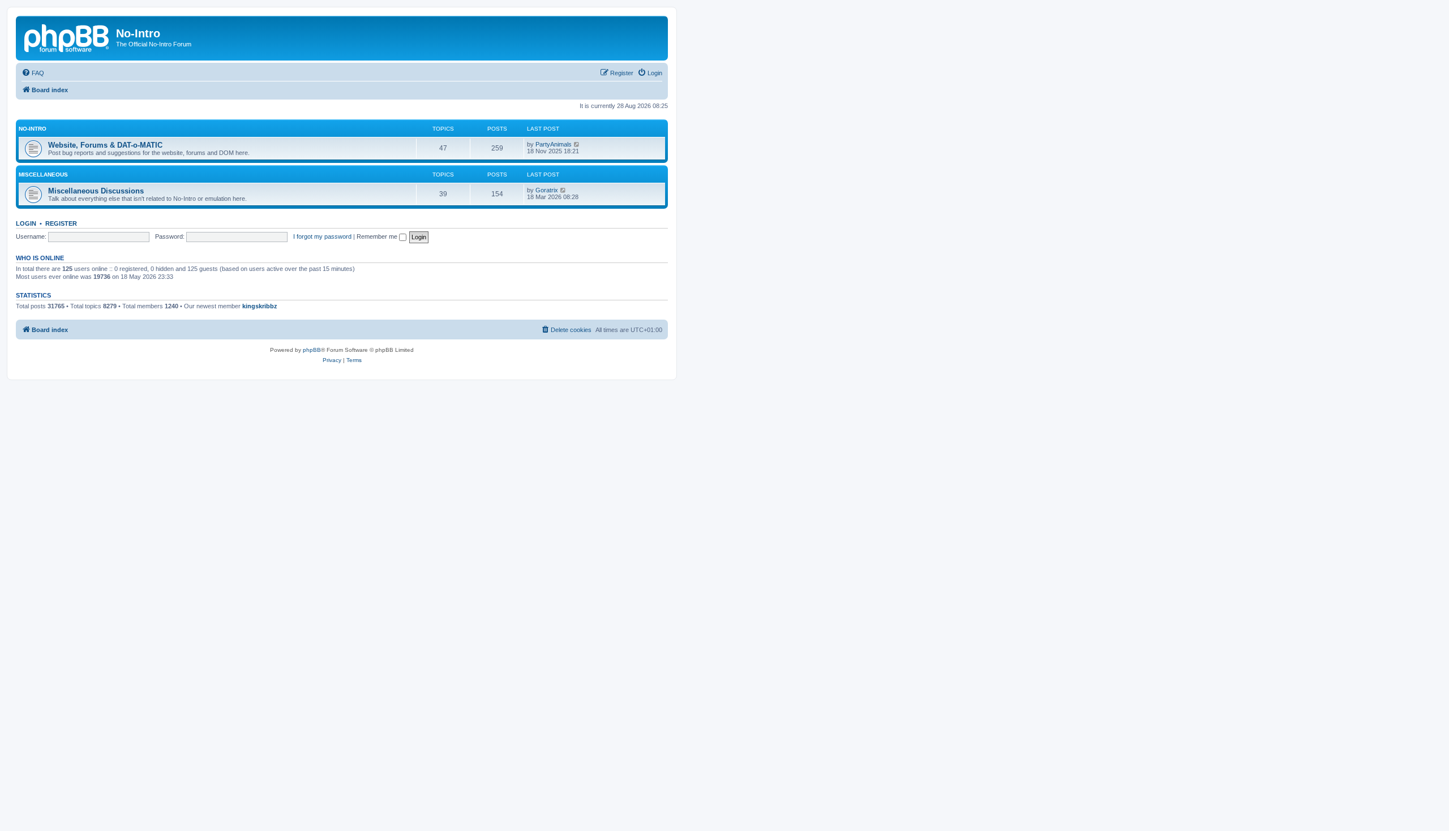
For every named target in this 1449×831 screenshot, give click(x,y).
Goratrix (546, 190)
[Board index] (67, 37)
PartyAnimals (553, 144)
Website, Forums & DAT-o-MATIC (105, 145)
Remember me (378, 236)
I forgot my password (322, 236)
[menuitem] (33, 73)
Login (26, 223)
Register (61, 223)
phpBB (312, 350)
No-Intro (32, 129)
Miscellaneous (43, 174)
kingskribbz (259, 306)
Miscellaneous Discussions (96, 191)
